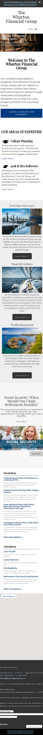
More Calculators (13, 589)
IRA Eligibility (10, 568)
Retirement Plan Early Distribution (21, 576)
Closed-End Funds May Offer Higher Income (21, 491)
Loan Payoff (9, 551)
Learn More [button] (21, 256)
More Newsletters (13, 537)
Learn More (7, 158)
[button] (32, 29)
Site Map (4, 724)
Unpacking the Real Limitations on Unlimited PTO (21, 479)
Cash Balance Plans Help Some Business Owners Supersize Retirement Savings (19, 506)
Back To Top (33, 726)
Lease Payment (11, 560)
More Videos (21, 421)
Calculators (10, 546)
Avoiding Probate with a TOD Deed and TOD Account (21, 524)
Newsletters (10, 473)
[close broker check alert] (40, 2)
